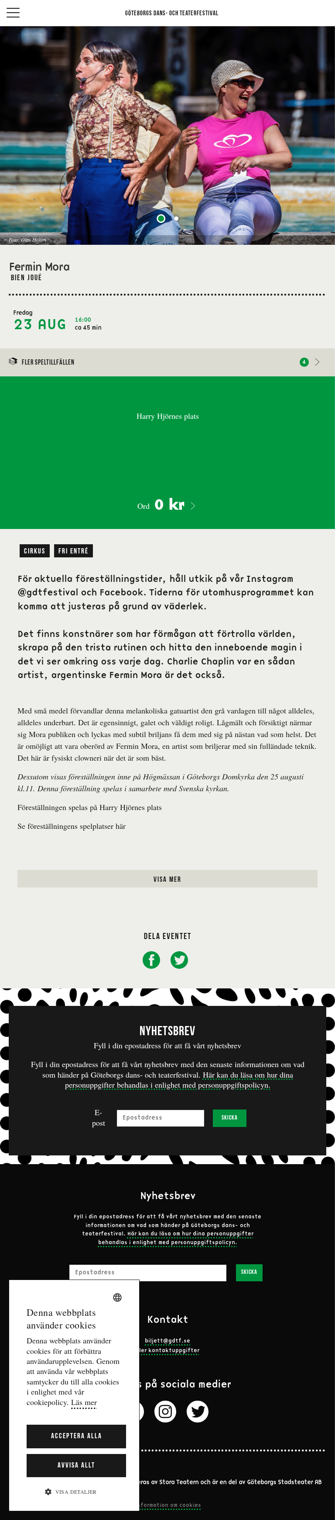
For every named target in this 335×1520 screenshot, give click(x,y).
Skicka (230, 1118)
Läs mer (84, 1402)
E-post (98, 1117)
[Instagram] (165, 1412)
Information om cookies (167, 1505)
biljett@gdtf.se (167, 1341)
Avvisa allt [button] (76, 1465)
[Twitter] (198, 1412)
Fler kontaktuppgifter (167, 1350)
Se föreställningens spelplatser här (71, 826)
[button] (74, 1491)
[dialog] (74, 1395)
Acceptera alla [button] (76, 1436)
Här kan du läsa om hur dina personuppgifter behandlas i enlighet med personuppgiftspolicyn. (179, 1079)
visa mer (167, 879)
